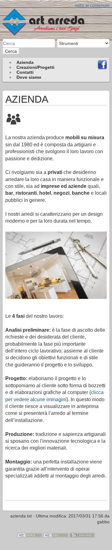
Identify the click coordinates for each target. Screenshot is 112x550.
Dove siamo (28, 77)
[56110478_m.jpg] (56, 265)
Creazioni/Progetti (35, 67)
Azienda (25, 62)
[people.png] (13, 118)
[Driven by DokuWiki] (82, 534)
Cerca (11, 51)
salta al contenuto (92, 5)
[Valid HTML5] (29, 534)
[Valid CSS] (56, 534)
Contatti (25, 72)
